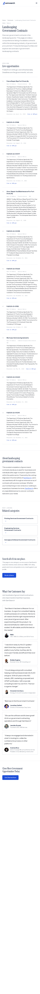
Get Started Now (10, 777)
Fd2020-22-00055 (13, 231)
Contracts (10, 20)
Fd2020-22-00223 (13, 269)
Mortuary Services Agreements (18, 338)
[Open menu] (36, 3)
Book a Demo (9, 575)
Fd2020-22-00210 (13, 413)
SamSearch (27, 478)
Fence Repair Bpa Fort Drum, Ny (18, 81)
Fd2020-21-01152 (13, 306)
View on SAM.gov (32, 114)
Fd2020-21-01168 (13, 122)
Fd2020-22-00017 (13, 154)
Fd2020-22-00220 (13, 377)
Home (4, 20)
